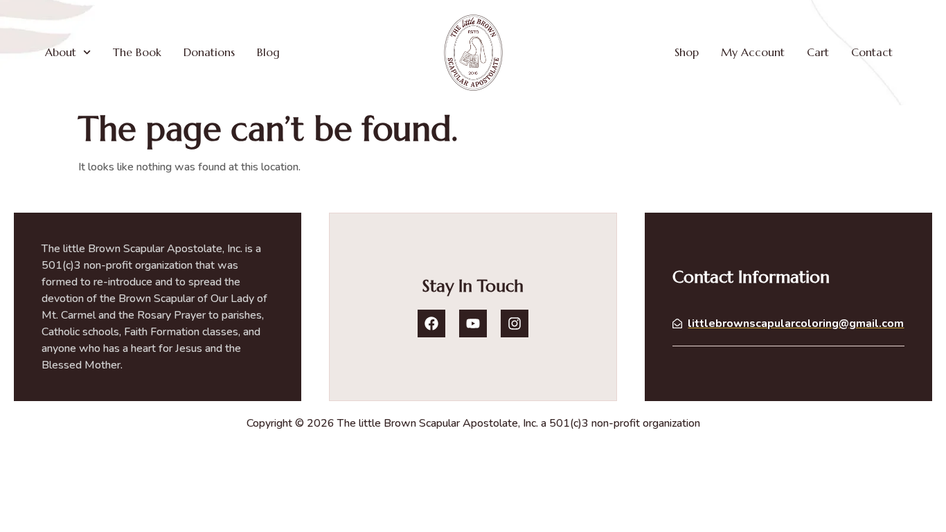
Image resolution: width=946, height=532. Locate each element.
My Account (753, 52)
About (60, 52)
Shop (687, 52)
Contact (872, 52)
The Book (137, 52)
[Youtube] (473, 323)
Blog (268, 52)
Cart (818, 52)
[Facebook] (431, 323)
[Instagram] (514, 323)
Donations (209, 52)
